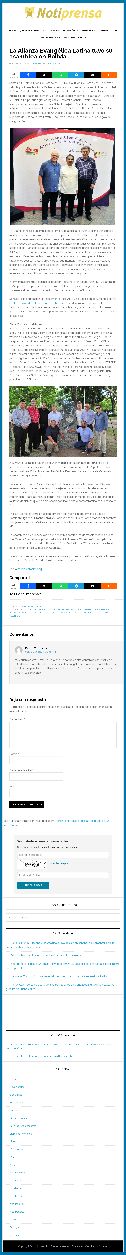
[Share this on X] (44, 75)
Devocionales (17, 1087)
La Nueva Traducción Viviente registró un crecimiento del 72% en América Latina (59, 976)
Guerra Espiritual (18, 1118)
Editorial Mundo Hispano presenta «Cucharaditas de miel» (46, 955)
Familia (13, 1110)
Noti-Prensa (63, 13)
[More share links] (109, 75)
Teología (14, 1227)
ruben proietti (95, 613)
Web (12, 786)
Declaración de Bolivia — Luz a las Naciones (39, 303)
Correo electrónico (21, 770)
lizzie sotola (58, 613)
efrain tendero (102, 609)
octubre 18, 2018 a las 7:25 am (40, 652)
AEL (30, 609)
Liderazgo (15, 1141)
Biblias (13, 1079)
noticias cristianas (76, 613)
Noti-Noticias (17, 1196)
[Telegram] (76, 75)
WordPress (91, 1246)
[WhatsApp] (60, 75)
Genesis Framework (72, 1246)
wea (19, 616)
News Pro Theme (49, 1246)
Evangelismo (17, 1102)
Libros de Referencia (21, 1133)
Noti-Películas (17, 1204)
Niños (13, 1165)
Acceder (103, 1246)
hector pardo (16, 613)
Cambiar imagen (59, 863)
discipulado (16, 1094)
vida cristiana (16, 1235)
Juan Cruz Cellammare (37, 613)
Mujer (13, 1157)
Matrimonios (16, 1149)
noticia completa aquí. (30, 569)
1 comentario (53, 63)
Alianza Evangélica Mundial (77, 609)
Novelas (14, 1219)
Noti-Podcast (17, 1211)
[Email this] (92, 75)
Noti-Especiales (32, 606)
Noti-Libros (16, 1180)
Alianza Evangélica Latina (47, 609)
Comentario (17, 719)
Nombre (15, 753)
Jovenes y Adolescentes (23, 1126)
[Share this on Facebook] (28, 75)
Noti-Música (16, 1188)
